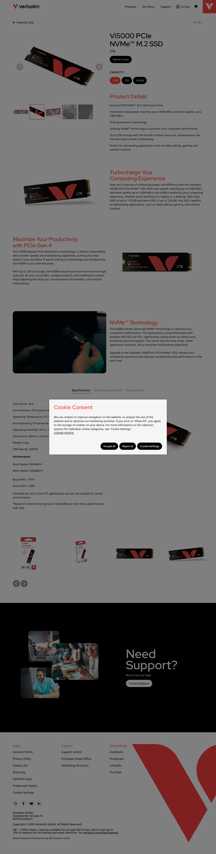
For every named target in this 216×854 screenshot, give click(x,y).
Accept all (109, 446)
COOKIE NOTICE (64, 433)
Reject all (127, 446)
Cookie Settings (149, 446)
